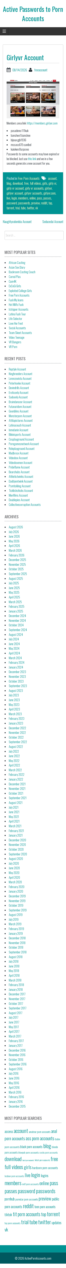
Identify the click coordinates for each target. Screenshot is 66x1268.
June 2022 (14, 756)
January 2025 (16, 611)
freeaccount (40, 70)
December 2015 (17, 1106)
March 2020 (15, 882)
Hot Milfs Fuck (16, 304)
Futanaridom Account (20, 406)
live (8, 198)
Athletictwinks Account (21, 476)
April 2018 (14, 975)
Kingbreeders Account (20, 374)
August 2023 (16, 690)
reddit (44, 203)
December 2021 (17, 784)
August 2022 (16, 746)
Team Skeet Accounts (20, 333)
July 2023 (14, 695)
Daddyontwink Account (21, 481)
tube (23, 207)
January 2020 (16, 891)
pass (39, 198)
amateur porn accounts (39, 1132)
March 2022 (15, 770)
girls (44, 183)
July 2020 (14, 863)
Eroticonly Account (18, 392)
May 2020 (14, 873)
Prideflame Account (19, 467)
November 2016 (17, 1055)
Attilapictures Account (21, 420)
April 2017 (14, 1031)
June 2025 (14, 588)
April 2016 (14, 1087)
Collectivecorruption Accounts (25, 504)
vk (36, 207)
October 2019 (16, 905)
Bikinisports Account (20, 434)
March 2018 (15, 980)
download (18, 183)
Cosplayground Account (21, 439)
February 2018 (16, 985)
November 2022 (17, 732)
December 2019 (17, 896)
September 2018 (18, 952)
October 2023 (16, 681)
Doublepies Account (19, 500)
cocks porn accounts (48, 1152)
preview (35, 203)
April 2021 (14, 821)
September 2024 (18, 630)
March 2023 (15, 714)
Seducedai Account (52, 221)
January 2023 (16, 723)
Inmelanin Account (18, 430)
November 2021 (17, 788)
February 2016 (16, 1097)
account (52, 178)
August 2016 (16, 1069)
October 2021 (16, 793)
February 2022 (16, 774)
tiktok (8, 1214)
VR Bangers (15, 342)
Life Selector (15, 318)
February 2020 (16, 887)
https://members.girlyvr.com (42, 123)
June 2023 (14, 700)
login (14, 198)
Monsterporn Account (20, 416)
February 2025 (16, 606)
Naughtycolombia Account (17, 221)
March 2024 (15, 658)
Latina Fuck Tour (17, 314)
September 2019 (18, 910)
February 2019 (16, 929)
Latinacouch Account (20, 425)
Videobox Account (18, 458)
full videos (35, 183)
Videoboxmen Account (20, 462)
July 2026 (14, 532)
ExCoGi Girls (15, 286)
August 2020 (16, 858)
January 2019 (16, 933)
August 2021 (16, 802)
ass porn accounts (40, 1138)
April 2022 (14, 765)
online (33, 198)
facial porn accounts (28, 1160)
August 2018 (16, 957)
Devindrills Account (19, 388)
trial (17, 207)
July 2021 (14, 807)
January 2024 (16, 667)
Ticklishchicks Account (21, 490)
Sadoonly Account (18, 397)
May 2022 (14, 760)
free (26, 183)
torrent (10, 207)
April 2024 (14, 653)
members (23, 198)
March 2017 (15, 1036)
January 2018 (16, 989)
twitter (30, 207)
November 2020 (17, 844)
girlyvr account (15, 193)
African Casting (17, 262)
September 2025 (18, 574)
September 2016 (18, 1064)
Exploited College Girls (20, 291)
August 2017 (15, 1013)
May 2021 (14, 816)
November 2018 (17, 943)
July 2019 (14, 919)
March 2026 (15, 550)
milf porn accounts (30, 1184)
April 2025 (14, 597)
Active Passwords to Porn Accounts (33, 13)
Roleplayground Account (21, 448)
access (9, 1131)
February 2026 (16, 555)
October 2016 (16, 1059)
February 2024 (16, 662)
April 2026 (14, 545)
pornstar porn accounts (26, 1199)
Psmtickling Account (20, 486)
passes (47, 198)
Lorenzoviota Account (20, 378)
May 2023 (14, 704)
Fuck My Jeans (16, 300)
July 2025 (14, 583)
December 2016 (17, 1050)
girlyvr (48, 188)
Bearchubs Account (19, 472)
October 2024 (16, 625)
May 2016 (14, 1083)
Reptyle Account (17, 369)
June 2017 (14, 1022)
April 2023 (14, 709)
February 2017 (16, 1041)
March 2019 (15, 924)
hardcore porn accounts (45, 1167)
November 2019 (17, 901)
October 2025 (16, 569)
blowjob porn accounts (28, 1152)
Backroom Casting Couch (22, 272)
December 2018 (17, 938)
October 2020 (16, 849)
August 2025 (16, 578)
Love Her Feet (16, 323)
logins (44, 1175)
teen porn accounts (45, 1206)
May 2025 (14, 592)
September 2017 (17, 1008)
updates (56, 1222)
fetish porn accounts (42, 1160)
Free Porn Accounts (29, 178)
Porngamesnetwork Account (24, 444)
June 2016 (14, 1078)
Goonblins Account (18, 411)
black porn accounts (31, 1146)
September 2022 (18, 742)
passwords (24, 203)
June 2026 (14, 536)
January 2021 (16, 835)
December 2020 (17, 840)
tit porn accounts (26, 1214)
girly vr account (15, 188)
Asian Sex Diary (17, 267)
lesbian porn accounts (14, 1176)
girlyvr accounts (33, 193)
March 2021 (15, 826)
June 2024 (14, 644)
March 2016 (15, 1092)
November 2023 (17, 676)
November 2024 (17, 620)
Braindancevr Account (20, 402)
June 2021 (14, 812)
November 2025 (17, 564)
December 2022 (17, 728)
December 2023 (17, 672)
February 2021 (16, 831)
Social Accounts (17, 328)
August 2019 (16, 914)
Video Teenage (16, 337)
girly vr (52, 183)
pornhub (10, 1199)
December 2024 (17, 616)
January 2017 (16, 1045)
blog (9, 183)
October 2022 (16, 737)
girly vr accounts (34, 188)
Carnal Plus (15, 276)
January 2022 (16, 779)
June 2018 (14, 966)
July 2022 (14, 751)
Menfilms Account (18, 495)
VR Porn (13, 347)
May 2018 (14, 971)
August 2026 (16, 527)
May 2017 (14, 1027)
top (50, 203)
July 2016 (14, 1073)
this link (32, 159)
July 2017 (13, 1017)
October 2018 (16, 947)
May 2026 (14, 541)
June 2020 (14, 868)
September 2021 (18, 798)
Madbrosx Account (18, 453)
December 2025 (17, 560)
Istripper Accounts (18, 309)
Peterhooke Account (19, 383)
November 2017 (17, 999)
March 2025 (15, 602)
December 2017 (17, 994)
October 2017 (16, 1003)
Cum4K (12, 281)
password (12, 203)
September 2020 (18, 854)
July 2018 (14, 961)
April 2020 (14, 877)
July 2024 (14, 639)
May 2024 (14, 648)
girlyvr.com (49, 193)
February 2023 (16, 718)
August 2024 (16, 634)
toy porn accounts (12, 1223)
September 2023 (18, 686)
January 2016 (16, 1101)
